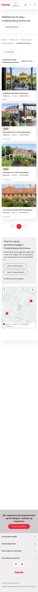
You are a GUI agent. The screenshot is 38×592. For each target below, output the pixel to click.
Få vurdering (16, 5)
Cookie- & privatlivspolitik (11, 583)
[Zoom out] (4, 292)
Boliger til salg (14, 39)
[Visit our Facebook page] (15, 564)
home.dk (4, 39)
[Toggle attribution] (4, 324)
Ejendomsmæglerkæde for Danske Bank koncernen (19, 586)
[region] (19, 307)
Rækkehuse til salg (25, 39)
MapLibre (8, 324)
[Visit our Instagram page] (22, 564)
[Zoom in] (4, 289)
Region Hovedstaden (8, 43)
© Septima (15, 324)
